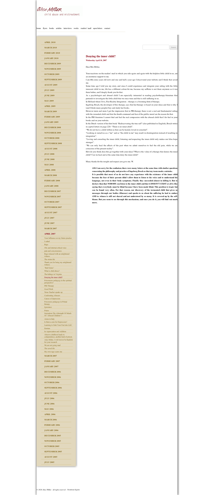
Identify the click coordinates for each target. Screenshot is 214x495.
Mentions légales (73, 489)
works (76, 28)
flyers (45, 28)
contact (107, 28)
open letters (97, 28)
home (39, 28)
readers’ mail (86, 28)
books (51, 28)
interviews (68, 28)
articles (59, 28)
